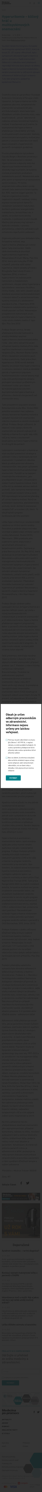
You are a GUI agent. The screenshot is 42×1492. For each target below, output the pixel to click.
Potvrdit (13, 778)
